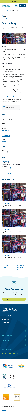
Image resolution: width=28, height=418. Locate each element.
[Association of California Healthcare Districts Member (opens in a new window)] (8, 366)
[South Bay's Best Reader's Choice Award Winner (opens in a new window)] (21, 366)
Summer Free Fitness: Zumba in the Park (20, 266)
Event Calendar (8, 10)
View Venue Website (7, 174)
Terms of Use (4, 408)
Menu (21, 6)
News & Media (6, 322)
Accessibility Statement (5, 413)
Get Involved (5, 340)
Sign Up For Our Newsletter (14, 299)
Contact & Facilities (7, 316)
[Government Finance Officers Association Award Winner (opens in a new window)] (12, 377)
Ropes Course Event (6, 265)
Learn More (5, 141)
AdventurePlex (6, 135)
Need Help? (15, 1)
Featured (4, 345)
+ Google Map (5, 168)
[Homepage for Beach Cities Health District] (6, 6)
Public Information (7, 335)
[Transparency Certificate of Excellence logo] (6, 397)
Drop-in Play (16, 10)
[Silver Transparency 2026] (17, 397)
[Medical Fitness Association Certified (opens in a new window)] (4, 377)
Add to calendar (10, 107)
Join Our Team (6, 319)
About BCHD (5, 331)
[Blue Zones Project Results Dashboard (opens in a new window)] (9, 387)
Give (3, 326)
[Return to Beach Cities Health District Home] (14, 309)
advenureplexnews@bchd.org (11, 96)
